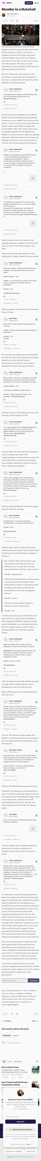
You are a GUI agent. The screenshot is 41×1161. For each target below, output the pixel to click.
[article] (20, 1072)
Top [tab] (4, 1061)
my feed (10, 950)
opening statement (11, 131)
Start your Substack (15, 1151)
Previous (8, 1021)
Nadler (19, 120)
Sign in (36, 3)
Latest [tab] (9, 1061)
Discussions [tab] (18, 1061)
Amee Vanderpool (13, 14)
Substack (10, 1157)
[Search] (37, 1061)
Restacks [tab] (16, 1035)
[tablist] (11, 1035)
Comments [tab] (6, 1035)
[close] (35, 1090)
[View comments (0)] (12, 21)
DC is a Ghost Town (10, 1067)
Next (34, 1021)
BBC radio (22, 996)
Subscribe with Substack (22, 1129)
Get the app (31, 1151)
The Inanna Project (11, 999)
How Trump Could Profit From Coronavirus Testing (15, 1083)
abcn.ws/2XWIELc (9, 770)
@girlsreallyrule (13, 1004)
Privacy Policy (24, 1138)
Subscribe (29, 3)
